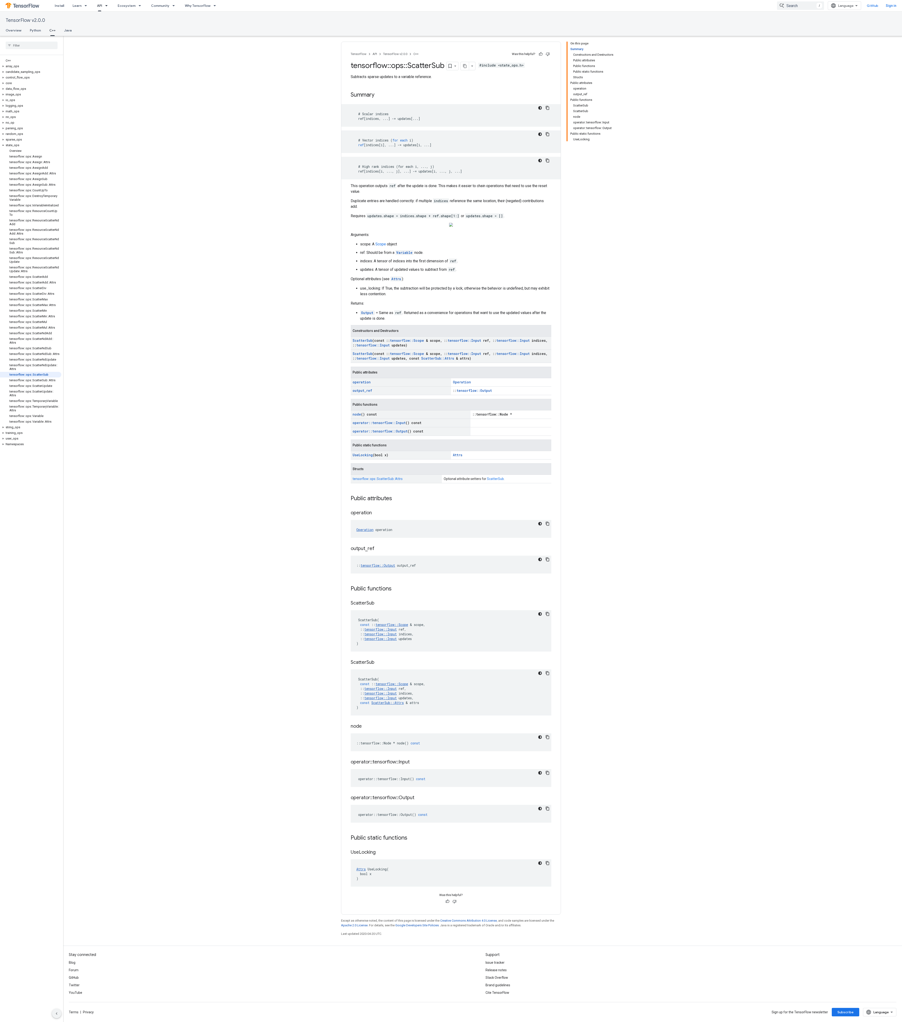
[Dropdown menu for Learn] (87, 5)
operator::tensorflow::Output (380, 431)
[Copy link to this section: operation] (376, 513)
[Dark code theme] (540, 108)
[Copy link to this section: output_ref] (379, 549)
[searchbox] (32, 45)
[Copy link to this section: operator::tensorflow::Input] (414, 762)
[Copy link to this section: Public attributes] (396, 499)
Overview (13, 30)
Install (59, 6)
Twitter (74, 985)
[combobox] (800, 5)
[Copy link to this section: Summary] (379, 95)
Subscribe (845, 1012)
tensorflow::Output (474, 390)
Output (367, 313)
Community (160, 6)
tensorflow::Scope (407, 340)
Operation (462, 382)
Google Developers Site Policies (417, 925)
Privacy (88, 1012)
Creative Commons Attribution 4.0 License (468, 920)
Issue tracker (495, 962)
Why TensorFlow (197, 6)
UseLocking (363, 455)
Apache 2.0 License (354, 925)
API (99, 6)
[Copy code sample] (547, 108)
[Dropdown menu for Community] (175, 5)
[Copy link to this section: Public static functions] (412, 838)
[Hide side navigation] (56, 1013)
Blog (72, 962)
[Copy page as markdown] (465, 66)
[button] (30, 66)
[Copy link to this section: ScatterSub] (379, 603)
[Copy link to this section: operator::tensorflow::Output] (419, 798)
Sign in (891, 6)
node (357, 414)
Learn (77, 6)
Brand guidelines (498, 985)
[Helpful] (540, 54)
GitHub (872, 6)
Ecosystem (127, 6)
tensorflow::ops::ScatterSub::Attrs (378, 479)
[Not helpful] (547, 54)
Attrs (396, 279)
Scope (380, 244)
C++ (52, 30)
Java (68, 30)
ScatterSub (362, 340)
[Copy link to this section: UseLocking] (380, 852)
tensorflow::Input (464, 340)
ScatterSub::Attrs (437, 358)
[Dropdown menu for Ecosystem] (141, 5)
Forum (73, 970)
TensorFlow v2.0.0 (25, 20)
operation (362, 382)
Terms (73, 1012)
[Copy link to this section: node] (366, 726)
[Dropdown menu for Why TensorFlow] (216, 5)
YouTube (75, 992)
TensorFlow (358, 54)
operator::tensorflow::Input (379, 423)
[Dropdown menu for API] (107, 5)
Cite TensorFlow (497, 992)
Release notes (496, 970)
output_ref (362, 390)
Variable (404, 252)
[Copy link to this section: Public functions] (396, 589)
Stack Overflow (497, 977)
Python (35, 30)
